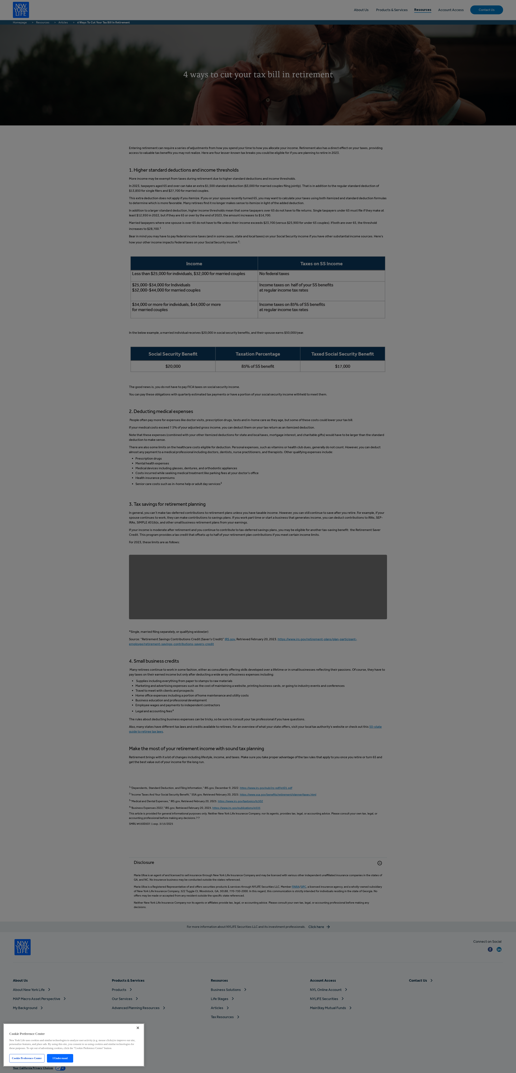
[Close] (137, 1027)
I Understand (60, 1058)
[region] (73, 1045)
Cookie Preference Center (27, 1058)
